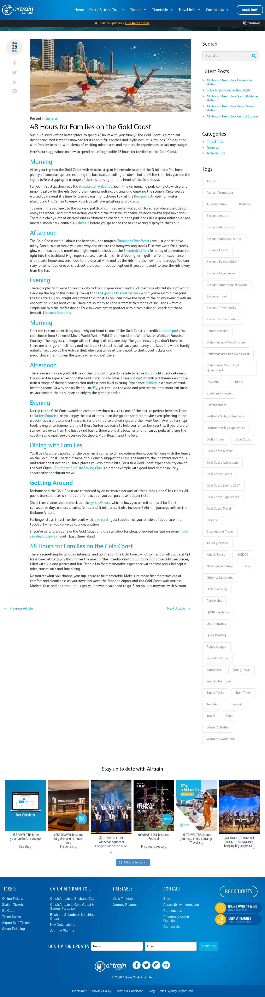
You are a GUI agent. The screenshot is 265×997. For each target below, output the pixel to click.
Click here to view (137, 23)
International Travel (220, 531)
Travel (211, 716)
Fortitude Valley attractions (225, 416)
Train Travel (243, 693)
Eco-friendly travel (219, 393)
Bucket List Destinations (223, 319)
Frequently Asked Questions (176, 918)
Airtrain (212, 181)
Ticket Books (11, 917)
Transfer (212, 704)
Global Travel (215, 439)
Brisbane (245, 204)
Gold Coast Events (219, 474)
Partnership (214, 601)
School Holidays (217, 658)
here (126, 458)
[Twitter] (146, 965)
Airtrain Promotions (220, 192)
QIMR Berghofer (218, 612)
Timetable (160, 10)
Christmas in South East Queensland (223, 368)
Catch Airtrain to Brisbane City (72, 898)
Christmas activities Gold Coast (228, 354)
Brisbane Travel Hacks (221, 308)
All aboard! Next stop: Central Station (232, 116)
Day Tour (213, 382)
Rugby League (216, 647)
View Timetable (124, 898)
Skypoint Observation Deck (120, 293)
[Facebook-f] (136, 965)
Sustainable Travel (219, 681)
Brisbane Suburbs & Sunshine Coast (72, 916)
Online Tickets (12, 898)
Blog (166, 898)
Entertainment (216, 405)
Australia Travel (217, 204)
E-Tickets (236, 382)
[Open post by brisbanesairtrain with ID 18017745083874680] (154, 805)
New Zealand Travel (220, 566)
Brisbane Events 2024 (222, 262)
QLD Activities (216, 624)
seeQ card (100, 503)
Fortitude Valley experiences (226, 428)
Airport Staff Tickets (16, 923)
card (102, 520)
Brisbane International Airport (227, 285)
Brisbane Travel (217, 296)
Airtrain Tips (216, 153)
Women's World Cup (221, 739)
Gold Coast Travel (219, 508)
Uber (229, 716)
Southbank (214, 670)
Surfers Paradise (46, 416)
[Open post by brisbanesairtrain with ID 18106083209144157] (239, 807)
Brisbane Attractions (221, 227)
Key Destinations (62, 924)
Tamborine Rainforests (134, 241)
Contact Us (215, 10)
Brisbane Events (217, 250)
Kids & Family (216, 555)
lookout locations (58, 313)
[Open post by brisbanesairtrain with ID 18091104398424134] (25, 805)
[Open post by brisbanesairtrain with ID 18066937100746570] (111, 807)
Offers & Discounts (220, 578)
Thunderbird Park (136, 251)
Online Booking (217, 589)
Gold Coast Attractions (222, 462)
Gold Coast (243, 439)
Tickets (135, 10)
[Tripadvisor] (166, 965)
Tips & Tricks (215, 693)
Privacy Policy (101, 991)
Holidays (212, 520)
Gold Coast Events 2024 (223, 485)
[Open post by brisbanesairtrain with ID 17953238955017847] (68, 805)
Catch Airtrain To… (104, 10)
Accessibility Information (181, 904)
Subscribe (208, 946)
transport (235, 704)
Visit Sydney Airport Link (176, 991)
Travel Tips (215, 142)
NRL (248, 566)
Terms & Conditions (130, 991)
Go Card (8, 910)
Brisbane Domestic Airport (225, 239)
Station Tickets (13, 904)
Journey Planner (217, 543)
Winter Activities (218, 727)
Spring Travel (241, 670)
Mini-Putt (139, 378)
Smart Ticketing (13, 929)
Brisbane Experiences (221, 273)
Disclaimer (79, 991)
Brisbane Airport (218, 216)
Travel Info (186, 10)
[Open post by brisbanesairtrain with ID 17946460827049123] (196, 805)
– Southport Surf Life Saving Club (77, 468)
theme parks (170, 331)
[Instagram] (156, 965)
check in (83, 223)
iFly (94, 388)
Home (79, 10)
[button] (14, 63)
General (51, 119)
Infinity (151, 383)
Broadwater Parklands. (96, 186)
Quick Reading (216, 635)
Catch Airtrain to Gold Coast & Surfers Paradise (72, 906)
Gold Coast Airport (219, 451)
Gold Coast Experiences (223, 497)
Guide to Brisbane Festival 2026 (228, 90)
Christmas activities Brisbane (226, 342)
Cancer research (217, 331)
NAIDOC (242, 555)
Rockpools (141, 196)
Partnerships (172, 910)
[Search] (254, 56)
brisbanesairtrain (25, 783)
